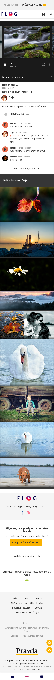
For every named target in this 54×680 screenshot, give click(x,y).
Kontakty (26, 598)
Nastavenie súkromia (33, 635)
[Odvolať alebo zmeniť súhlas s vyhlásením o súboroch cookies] (49, 643)
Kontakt (43, 506)
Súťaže (38, 607)
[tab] (27, 76)
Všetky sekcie (35, 4)
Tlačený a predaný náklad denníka (27, 603)
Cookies (14, 635)
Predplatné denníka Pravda (26, 542)
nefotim (14, 156)
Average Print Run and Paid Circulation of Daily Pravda (27, 629)
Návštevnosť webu (21, 607)
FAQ (35, 506)
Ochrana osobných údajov (27, 612)
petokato (14, 123)
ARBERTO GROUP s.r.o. (33, 663)
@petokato (15, 135)
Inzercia (38, 598)
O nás (14, 598)
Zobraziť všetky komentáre (27, 168)
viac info (36, 669)
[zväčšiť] (43, 64)
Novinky (27, 506)
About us (27, 623)
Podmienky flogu (14, 506)
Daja (12, 132)
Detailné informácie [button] (13, 77)
